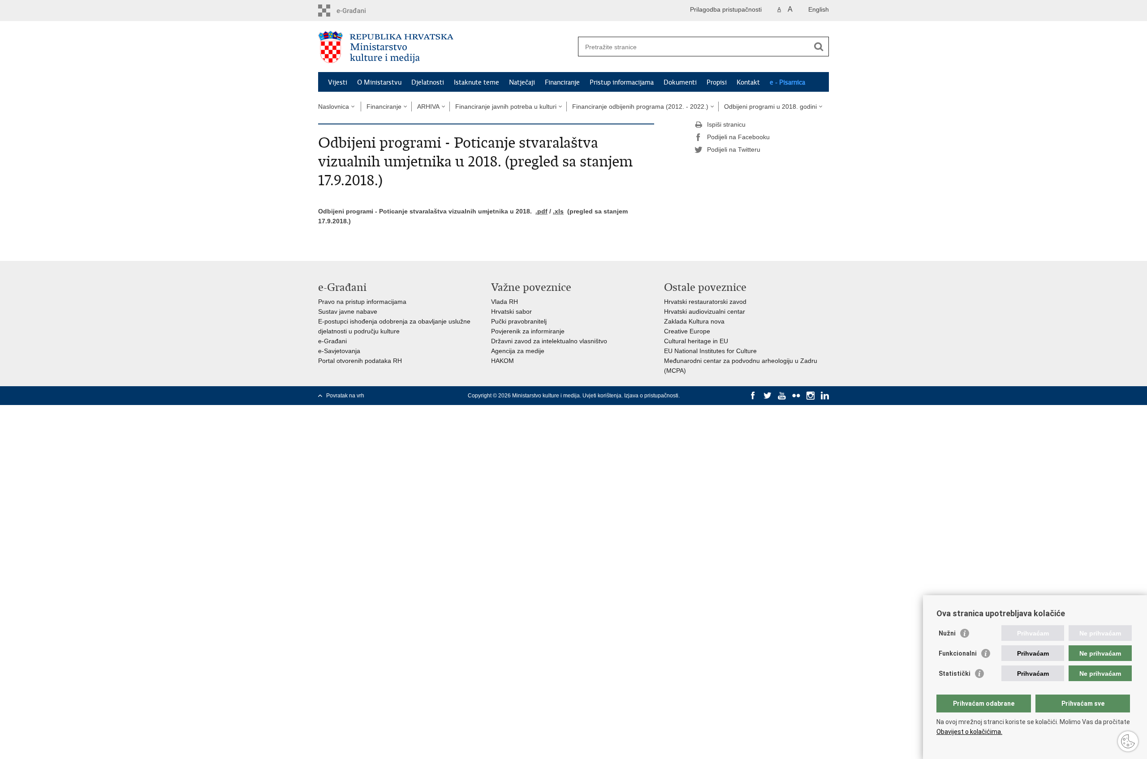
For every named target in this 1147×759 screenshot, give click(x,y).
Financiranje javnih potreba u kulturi (505, 106)
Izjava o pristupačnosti (651, 395)
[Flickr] (796, 396)
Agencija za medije (517, 350)
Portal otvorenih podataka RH (360, 360)
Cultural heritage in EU (696, 341)
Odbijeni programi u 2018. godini (770, 106)
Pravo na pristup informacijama (362, 301)
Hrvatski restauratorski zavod (705, 301)
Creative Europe (687, 331)
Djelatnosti (427, 82)
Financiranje (562, 82)
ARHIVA (428, 106)
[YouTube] (782, 396)
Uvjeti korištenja (601, 395)
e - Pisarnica (787, 82)
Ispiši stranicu (726, 124)
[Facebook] (753, 396)
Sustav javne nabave (347, 311)
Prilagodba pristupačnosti (726, 9)
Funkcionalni (958, 653)
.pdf (541, 211)
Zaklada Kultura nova (694, 321)
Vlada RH (504, 301)
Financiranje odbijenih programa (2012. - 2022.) (640, 106)
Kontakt (748, 82)
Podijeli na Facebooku (738, 137)
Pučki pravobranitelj (519, 321)
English (818, 9)
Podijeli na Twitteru (733, 149)
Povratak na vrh (345, 395)
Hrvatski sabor (511, 311)
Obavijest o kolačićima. (969, 731)
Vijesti (337, 82)
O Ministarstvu (379, 82)
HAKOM (502, 360)
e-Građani (332, 341)
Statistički (954, 673)
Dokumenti (680, 82)
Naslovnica (333, 106)
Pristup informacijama (622, 82)
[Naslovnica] (446, 47)
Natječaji (522, 82)
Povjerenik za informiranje (528, 331)
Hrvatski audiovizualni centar (704, 311)
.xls (558, 211)
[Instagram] (810, 396)
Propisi (717, 82)
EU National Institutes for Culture (710, 350)
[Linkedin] (825, 396)
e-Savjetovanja (339, 350)
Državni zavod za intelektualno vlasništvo (549, 341)
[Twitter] (767, 396)
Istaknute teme (476, 82)
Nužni (947, 633)
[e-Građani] (356, 10)
